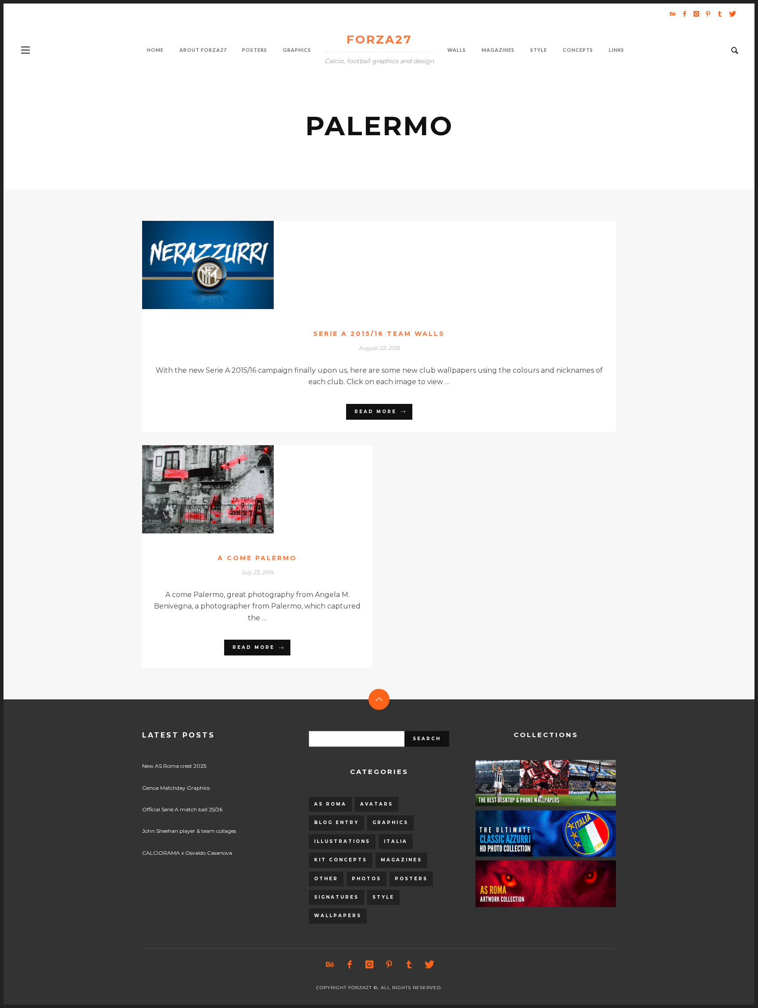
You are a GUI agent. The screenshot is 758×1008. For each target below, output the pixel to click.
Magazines (401, 860)
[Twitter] (731, 13)
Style (383, 897)
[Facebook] (684, 13)
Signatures (336, 897)
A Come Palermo (257, 558)
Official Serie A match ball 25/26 (182, 809)
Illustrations (342, 841)
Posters (411, 879)
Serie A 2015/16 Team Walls (379, 334)
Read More (375, 411)
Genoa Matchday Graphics (176, 788)
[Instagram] (696, 13)
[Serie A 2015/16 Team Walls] (365, 264)
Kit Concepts (340, 860)
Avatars (376, 804)
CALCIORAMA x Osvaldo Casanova (187, 853)
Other (326, 879)
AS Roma (330, 804)
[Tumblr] (720, 13)
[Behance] (672, 13)
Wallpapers (337, 915)
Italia (396, 841)
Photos (366, 879)
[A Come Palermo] (243, 489)
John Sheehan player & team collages (189, 831)
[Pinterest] (708, 13)
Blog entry (336, 822)
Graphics (390, 822)
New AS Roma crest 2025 (174, 766)
